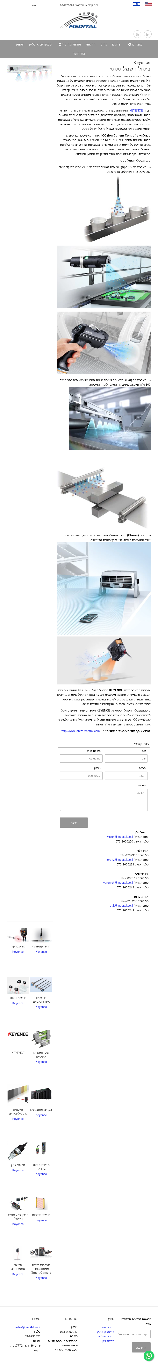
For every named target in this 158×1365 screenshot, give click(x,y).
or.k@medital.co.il (121, 905)
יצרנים (117, 44)
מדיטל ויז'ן (108, 1341)
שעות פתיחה (70, 1345)
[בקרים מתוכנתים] (41, 1094)
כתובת (37, 1341)
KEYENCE (136, 110)
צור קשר (79, 53)
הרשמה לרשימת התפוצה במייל (136, 1321)
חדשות (91, 44)
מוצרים (137, 44)
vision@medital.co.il (120, 836)
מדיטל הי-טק (107, 1327)
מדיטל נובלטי (106, 1336)
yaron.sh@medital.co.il (118, 882)
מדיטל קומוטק (106, 1332)
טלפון (97, 768)
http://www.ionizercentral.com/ (80, 731)
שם (144, 751)
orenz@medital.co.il (120, 859)
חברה (142, 768)
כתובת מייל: (93, 751)
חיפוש (20, 44)
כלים (103, 44)
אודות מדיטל (72, 44)
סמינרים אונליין (40, 44)
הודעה (142, 785)
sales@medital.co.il (28, 1327)
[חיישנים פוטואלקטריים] (18, 1095)
